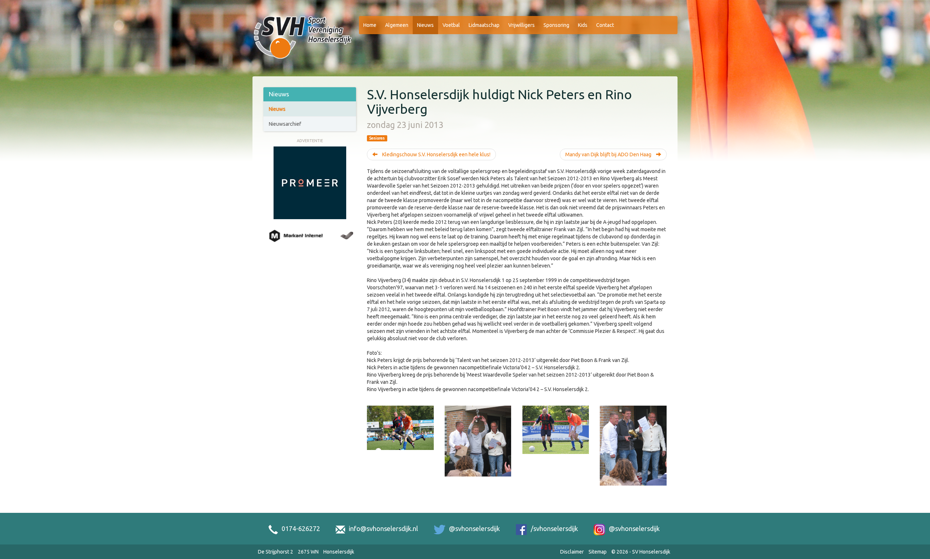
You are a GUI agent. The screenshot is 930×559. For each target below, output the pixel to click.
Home (369, 25)
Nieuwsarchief (285, 124)
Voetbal (451, 25)
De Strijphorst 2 (275, 552)
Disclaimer (572, 552)
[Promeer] (310, 182)
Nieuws (425, 25)
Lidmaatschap (484, 25)
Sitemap (598, 552)
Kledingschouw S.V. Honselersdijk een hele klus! (435, 154)
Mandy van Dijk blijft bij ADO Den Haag (608, 154)
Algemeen (396, 25)
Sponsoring (556, 25)
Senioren (377, 138)
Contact (605, 25)
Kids (582, 25)
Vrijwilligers (521, 25)
